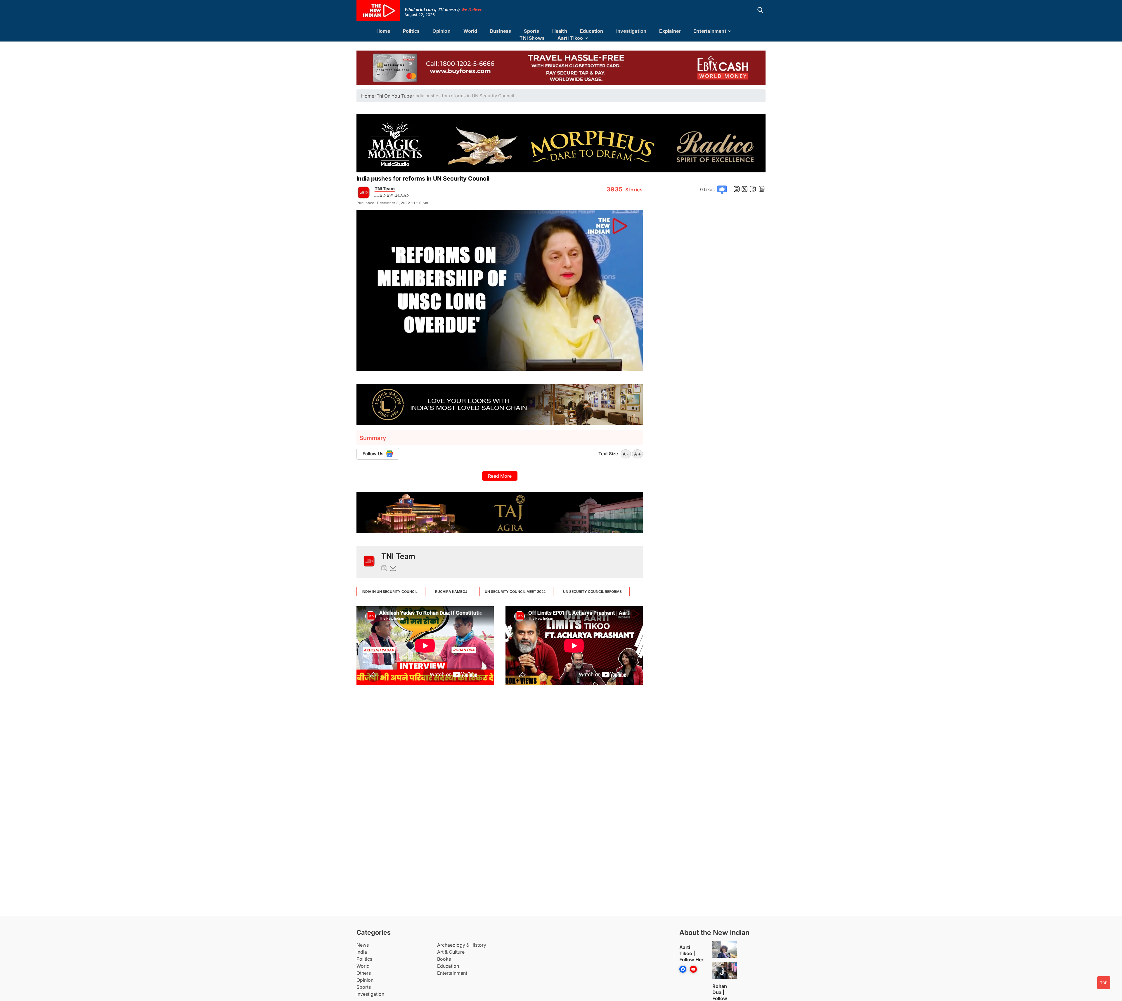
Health (559, 31)
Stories (625, 190)
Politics (411, 31)
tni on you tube (394, 96)
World (470, 31)
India (361, 952)
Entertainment (709, 31)
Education (591, 31)
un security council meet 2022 (515, 591)
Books (444, 959)
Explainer (670, 31)
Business (500, 31)
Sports (531, 31)
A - (626, 453)
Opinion (441, 31)
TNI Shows (532, 38)
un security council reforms (592, 591)
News (362, 945)
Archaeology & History (461, 945)
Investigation (631, 31)
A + (637, 453)
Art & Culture (451, 952)
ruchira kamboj (451, 591)
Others (363, 973)
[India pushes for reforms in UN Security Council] (368, 562)
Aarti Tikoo (570, 38)
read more (500, 476)
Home (383, 31)
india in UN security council (390, 591)
